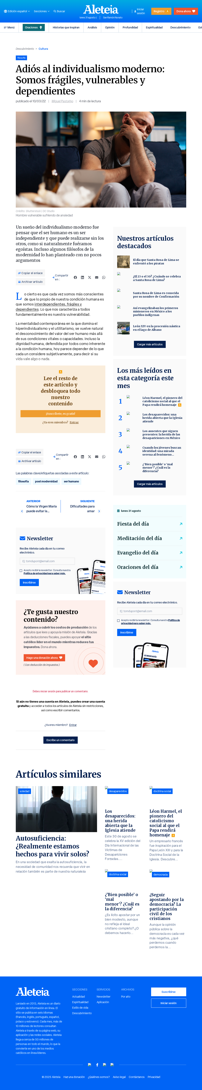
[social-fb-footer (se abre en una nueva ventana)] (97, 1065)
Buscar (61, 11)
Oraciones (31, 27)
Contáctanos (137, 1077)
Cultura (43, 49)
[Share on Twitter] (89, 277)
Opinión (110, 27)
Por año (125, 996)
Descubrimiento (180, 27)
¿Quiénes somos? (99, 1077)
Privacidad (154, 1077)
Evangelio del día (137, 553)
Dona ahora (184, 11)
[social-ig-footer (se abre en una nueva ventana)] (112, 1065)
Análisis (92, 27)
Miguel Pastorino (62, 101)
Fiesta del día (133, 524)
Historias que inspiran (66, 27)
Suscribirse (169, 992)
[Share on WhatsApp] (103, 277)
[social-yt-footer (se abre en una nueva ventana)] (90, 1065)
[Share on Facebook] (75, 277)
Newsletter (103, 996)
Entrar (74, 422)
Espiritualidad (154, 27)
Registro (159, 11)
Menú (11, 27)
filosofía (23, 481)
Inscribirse (29, 582)
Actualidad (78, 996)
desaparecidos (118, 791)
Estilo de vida (80, 1007)
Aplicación (103, 1002)
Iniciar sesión (141, 11)
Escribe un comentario (61, 740)
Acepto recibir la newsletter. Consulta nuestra (47, 572)
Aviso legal (119, 1077)
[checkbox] (21, 570)
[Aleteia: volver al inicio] (101, 9)
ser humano (71, 481)
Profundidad (130, 27)
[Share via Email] (96, 277)
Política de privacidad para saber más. (45, 573)
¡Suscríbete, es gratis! (60, 413)
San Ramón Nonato (113, 17)
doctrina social (117, 874)
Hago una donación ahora (42, 658)
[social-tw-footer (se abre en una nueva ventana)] (105, 1065)
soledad (24, 791)
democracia (160, 874)
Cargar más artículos (150, 344)
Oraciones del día (137, 567)
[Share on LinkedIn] (82, 277)
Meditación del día (139, 538)
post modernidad (46, 481)
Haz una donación (74, 1077)
